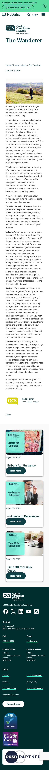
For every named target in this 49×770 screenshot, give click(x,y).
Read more (15, 470)
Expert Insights (20, 65)
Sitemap (5, 682)
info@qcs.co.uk (32, 641)
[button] (43, 15)
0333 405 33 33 (8, 641)
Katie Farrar (28, 398)
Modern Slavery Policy (35, 688)
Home (8, 65)
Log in (35, 14)
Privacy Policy (32, 682)
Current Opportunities (34, 675)
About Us (5, 675)
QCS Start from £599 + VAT (18, 7)
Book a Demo (13, 704)
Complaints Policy (9, 688)
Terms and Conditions (10, 695)
